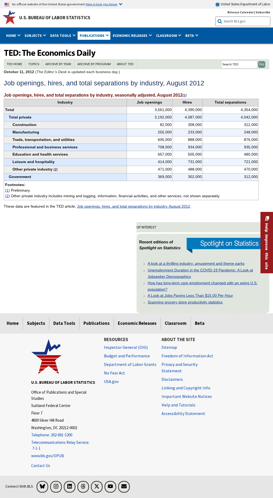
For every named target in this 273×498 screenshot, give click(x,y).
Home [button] (11, 35)
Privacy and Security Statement (180, 367)
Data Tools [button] (61, 35)
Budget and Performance (127, 355)
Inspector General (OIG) (126, 347)
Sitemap (169, 347)
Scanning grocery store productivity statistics (185, 302)
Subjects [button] (34, 35)
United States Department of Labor (245, 4)
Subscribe (263, 12)
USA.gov (111, 381)
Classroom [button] (167, 35)
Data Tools (64, 323)
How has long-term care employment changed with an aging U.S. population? (203, 286)
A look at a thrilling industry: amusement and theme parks (196, 263)
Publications (96, 323)
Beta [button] (190, 35)
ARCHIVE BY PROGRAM (94, 64)
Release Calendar (240, 12)
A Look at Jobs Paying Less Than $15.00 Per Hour (190, 295)
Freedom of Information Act (187, 355)
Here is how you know (101, 4)
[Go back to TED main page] (136, 53)
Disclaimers (172, 379)
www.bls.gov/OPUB (47, 455)
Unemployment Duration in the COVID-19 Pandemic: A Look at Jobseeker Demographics (200, 273)
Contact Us (40, 465)
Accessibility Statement (183, 413)
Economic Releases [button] (130, 35)
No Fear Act (114, 373)
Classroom (176, 323)
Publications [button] (92, 35)
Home (13, 323)
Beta (199, 323)
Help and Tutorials (178, 405)
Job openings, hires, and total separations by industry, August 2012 (133, 206)
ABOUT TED (125, 64)
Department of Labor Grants (130, 364)
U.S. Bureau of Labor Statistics (54, 18)
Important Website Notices (187, 396)
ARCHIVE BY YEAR (58, 64)
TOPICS (33, 64)
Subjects (36, 323)
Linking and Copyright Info (186, 387)
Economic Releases (137, 323)
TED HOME (14, 64)
